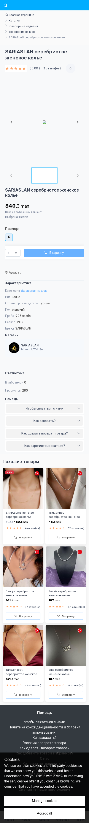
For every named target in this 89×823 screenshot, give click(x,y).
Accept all (44, 813)
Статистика (14, 373)
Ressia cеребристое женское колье (62, 593)
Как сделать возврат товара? (44, 433)
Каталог (14, 20)
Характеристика (18, 283)
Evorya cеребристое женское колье (20, 593)
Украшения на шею (22, 31)
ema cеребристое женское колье (61, 671)
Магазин (11, 335)
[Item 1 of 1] (44, 122)
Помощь (11, 399)
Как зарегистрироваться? (44, 446)
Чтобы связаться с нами (44, 408)
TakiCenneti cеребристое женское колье (64, 517)
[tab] (44, 409)
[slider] (16, 68)
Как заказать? (44, 421)
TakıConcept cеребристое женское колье (21, 674)
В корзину (56, 253)
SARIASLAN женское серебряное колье (20, 514)
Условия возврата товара (44, 743)
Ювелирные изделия (23, 26)
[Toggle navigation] (5, 5)
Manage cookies (44, 801)
